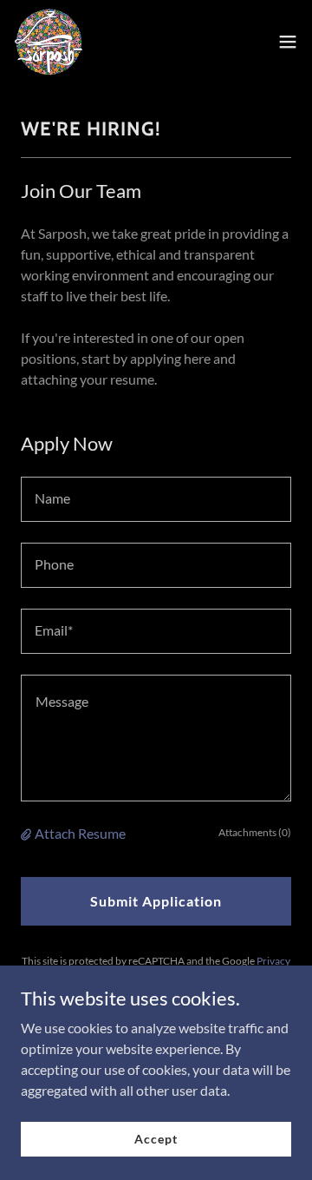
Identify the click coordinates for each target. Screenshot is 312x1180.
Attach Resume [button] (80, 833)
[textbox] (156, 499)
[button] (287, 41)
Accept (155, 1138)
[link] (48, 41)
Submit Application (156, 901)
